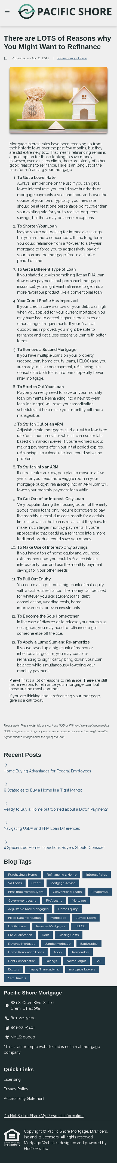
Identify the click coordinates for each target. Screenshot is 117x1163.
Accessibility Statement (24, 1098)
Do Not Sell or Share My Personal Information (44, 1116)
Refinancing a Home (72, 58)
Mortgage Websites (42, 1143)
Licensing (12, 1079)
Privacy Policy (16, 1089)
